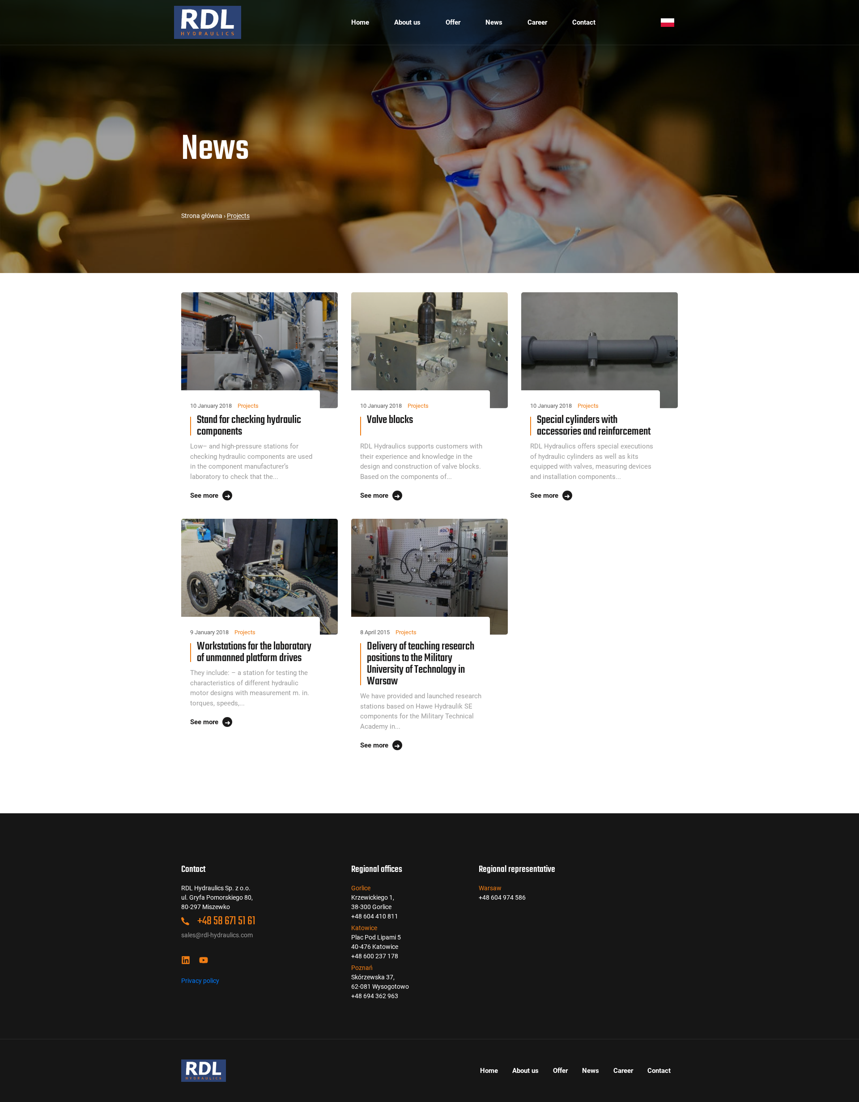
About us (407, 22)
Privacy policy (200, 980)
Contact (583, 22)
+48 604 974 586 (502, 897)
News (493, 22)
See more (205, 495)
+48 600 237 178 (374, 956)
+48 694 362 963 (374, 995)
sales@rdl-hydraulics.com (217, 935)
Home (360, 22)
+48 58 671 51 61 (225, 921)
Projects (248, 405)
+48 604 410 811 (374, 916)
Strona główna (201, 215)
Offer (453, 22)
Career (537, 22)
